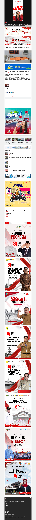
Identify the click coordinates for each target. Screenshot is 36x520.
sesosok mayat (7, 72)
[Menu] (30, 22)
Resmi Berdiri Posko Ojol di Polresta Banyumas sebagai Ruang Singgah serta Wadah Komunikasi (8, 142)
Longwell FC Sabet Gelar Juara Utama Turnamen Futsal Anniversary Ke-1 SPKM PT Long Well (17, 215)
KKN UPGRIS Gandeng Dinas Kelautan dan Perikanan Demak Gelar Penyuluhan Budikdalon (14, 142)
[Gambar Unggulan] (18, 63)
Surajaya (15, 96)
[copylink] (13, 92)
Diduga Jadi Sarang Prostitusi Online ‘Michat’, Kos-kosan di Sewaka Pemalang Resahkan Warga (17, 210)
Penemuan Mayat (11, 96)
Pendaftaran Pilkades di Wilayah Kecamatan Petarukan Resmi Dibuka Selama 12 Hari (15, 106)
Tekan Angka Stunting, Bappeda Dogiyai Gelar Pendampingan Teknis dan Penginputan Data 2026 (19, 166)
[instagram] (10, 514)
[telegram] (11, 92)
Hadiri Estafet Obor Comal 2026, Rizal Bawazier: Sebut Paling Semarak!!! (18, 85)
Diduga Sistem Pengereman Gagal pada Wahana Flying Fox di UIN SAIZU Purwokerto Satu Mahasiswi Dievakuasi (21, 143)
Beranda (6, 46)
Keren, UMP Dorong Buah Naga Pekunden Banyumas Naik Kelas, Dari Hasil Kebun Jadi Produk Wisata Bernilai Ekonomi (28, 143)
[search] (29, 22)
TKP (5, 89)
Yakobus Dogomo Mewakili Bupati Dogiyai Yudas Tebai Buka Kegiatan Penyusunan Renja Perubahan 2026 (19, 153)
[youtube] (12, 514)
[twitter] (9, 92)
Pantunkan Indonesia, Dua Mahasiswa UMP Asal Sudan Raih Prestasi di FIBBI (17, 170)
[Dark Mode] (28, 22)
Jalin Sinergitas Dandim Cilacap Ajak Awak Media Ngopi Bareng (16, 161)
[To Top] (30, 497)
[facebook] (7, 92)
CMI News (11, 48)
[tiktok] (13, 514)
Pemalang (9, 46)
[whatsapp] (10, 92)
